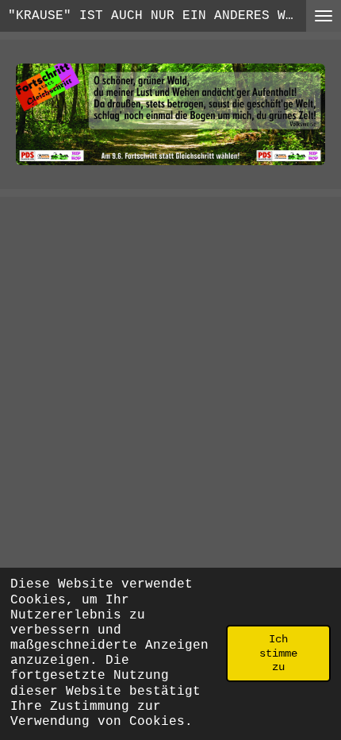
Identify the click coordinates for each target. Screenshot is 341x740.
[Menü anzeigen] (323, 16)
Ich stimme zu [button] (278, 653)
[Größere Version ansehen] (170, 114)
